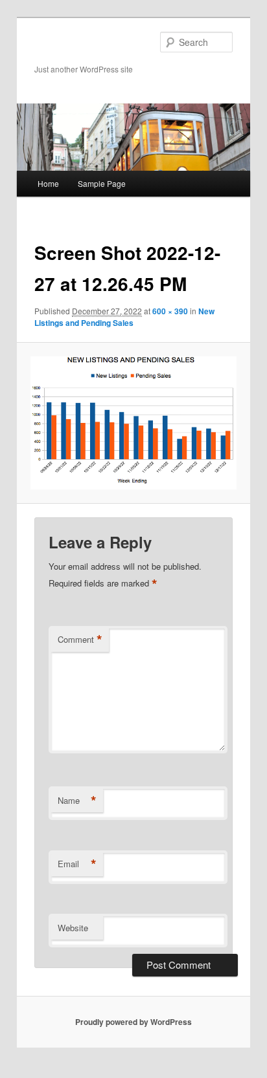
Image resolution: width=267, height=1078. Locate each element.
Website (73, 928)
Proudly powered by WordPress (133, 1022)
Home (48, 183)
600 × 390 (170, 311)
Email (77, 864)
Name (77, 800)
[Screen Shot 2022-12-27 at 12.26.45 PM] (133, 423)
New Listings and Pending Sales (124, 317)
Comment (80, 639)
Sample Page (102, 183)
